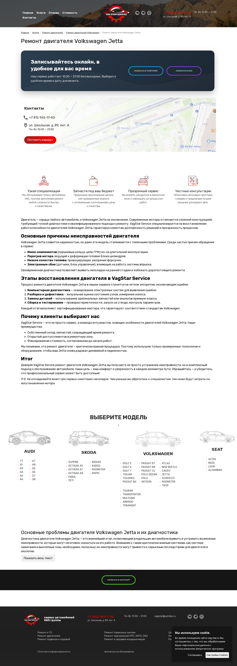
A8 (33, 464)
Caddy (166, 470)
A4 (21, 472)
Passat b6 (129, 481)
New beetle (169, 467)
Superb (73, 462)
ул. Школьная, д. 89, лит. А (177, 16)
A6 (21, 479)
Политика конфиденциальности (54, 651)
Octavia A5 (75, 465)
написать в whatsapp (118, 580)
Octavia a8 (75, 473)
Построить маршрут (40, 139)
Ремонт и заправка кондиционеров (124, 639)
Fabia (72, 476)
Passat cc (148, 470)
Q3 (33, 468)
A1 (21, 464)
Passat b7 (148, 463)
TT (21, 460)
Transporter (132, 494)
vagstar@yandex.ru (165, 616)
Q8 (33, 479)
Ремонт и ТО (45, 632)
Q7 (33, 475)
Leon (211, 466)
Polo (144, 478)
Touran (128, 490)
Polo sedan (149, 474)
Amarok (128, 501)
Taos (165, 485)
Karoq (96, 465)
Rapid (95, 473)
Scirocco (168, 478)
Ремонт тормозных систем (119, 632)
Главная (28, 12)
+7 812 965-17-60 (42, 117)
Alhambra (215, 470)
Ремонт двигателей (49, 635)
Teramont (129, 505)
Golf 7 (127, 470)
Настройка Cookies (217, 655)
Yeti (71, 480)
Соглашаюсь (195, 655)
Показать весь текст (38, 558)
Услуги (40, 12)
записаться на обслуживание (119, 651)
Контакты (29, 17)
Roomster (98, 469)
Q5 (33, 472)
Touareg (128, 478)
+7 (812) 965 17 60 (177, 13)
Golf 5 (127, 463)
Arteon (146, 481)
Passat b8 (148, 467)
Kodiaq (96, 462)
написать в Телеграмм (146, 71)
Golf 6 (127, 467)
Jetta (166, 474)
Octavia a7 (75, 469)
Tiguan (127, 474)
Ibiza (211, 462)
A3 (21, 468)
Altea (212, 459)
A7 (33, 460)
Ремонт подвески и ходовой (54, 639)
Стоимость (69, 12)
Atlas (166, 463)
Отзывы (54, 12)
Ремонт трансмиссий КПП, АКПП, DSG (126, 635)
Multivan (129, 498)
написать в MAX (184, 71)
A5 (21, 475)
